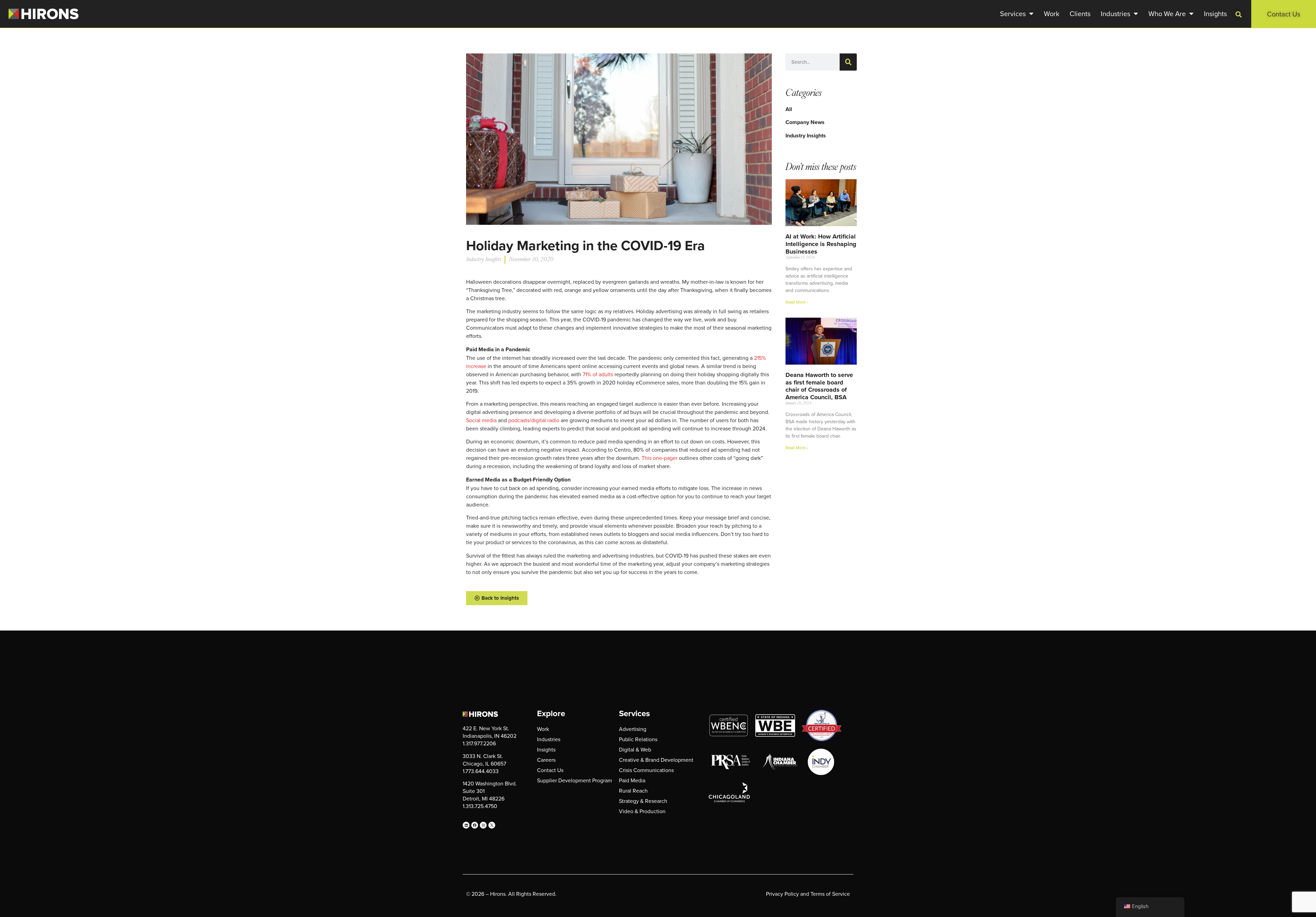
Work (1051, 14)
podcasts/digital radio (533, 420)
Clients (1080, 14)
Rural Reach (633, 790)
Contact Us (550, 770)
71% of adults (598, 374)
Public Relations (638, 739)
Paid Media (632, 780)
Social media (481, 420)
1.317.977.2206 (479, 743)
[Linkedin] (466, 825)
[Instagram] (483, 825)
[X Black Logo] (491, 825)
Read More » (796, 302)
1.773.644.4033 (481, 771)
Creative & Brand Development (656, 759)
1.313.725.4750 (480, 806)
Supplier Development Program (574, 780)
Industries (1115, 14)
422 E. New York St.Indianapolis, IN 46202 (489, 731)
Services (1013, 14)
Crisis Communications (646, 770)
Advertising (632, 729)
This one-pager (660, 458)
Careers (546, 759)
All (788, 109)
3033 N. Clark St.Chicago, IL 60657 (484, 759)
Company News (805, 122)
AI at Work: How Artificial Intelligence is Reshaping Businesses (820, 244)
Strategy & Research (643, 801)
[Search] (848, 62)
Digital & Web (635, 749)
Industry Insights (805, 135)
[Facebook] (474, 825)
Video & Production (642, 811)
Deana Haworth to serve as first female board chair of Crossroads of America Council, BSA (819, 386)
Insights (1215, 14)
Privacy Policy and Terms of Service (808, 893)
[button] (1238, 14)
